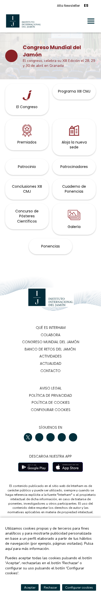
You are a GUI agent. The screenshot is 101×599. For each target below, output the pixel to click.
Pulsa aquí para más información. (49, 546)
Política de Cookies (51, 402)
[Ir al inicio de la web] (23, 21)
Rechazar (50, 587)
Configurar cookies (50, 409)
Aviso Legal (51, 388)
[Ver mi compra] (94, 5)
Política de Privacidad (50, 395)
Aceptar (29, 587)
